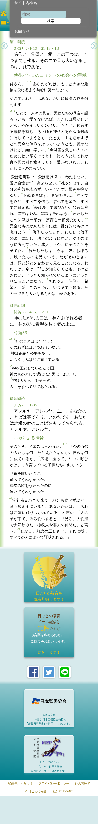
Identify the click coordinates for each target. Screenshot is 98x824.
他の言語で (82, 783)
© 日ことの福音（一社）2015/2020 (49, 791)
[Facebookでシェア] (33, 672)
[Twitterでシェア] (49, 672)
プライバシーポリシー (53, 783)
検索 (50, 21)
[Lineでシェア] (65, 672)
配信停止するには (20, 783)
